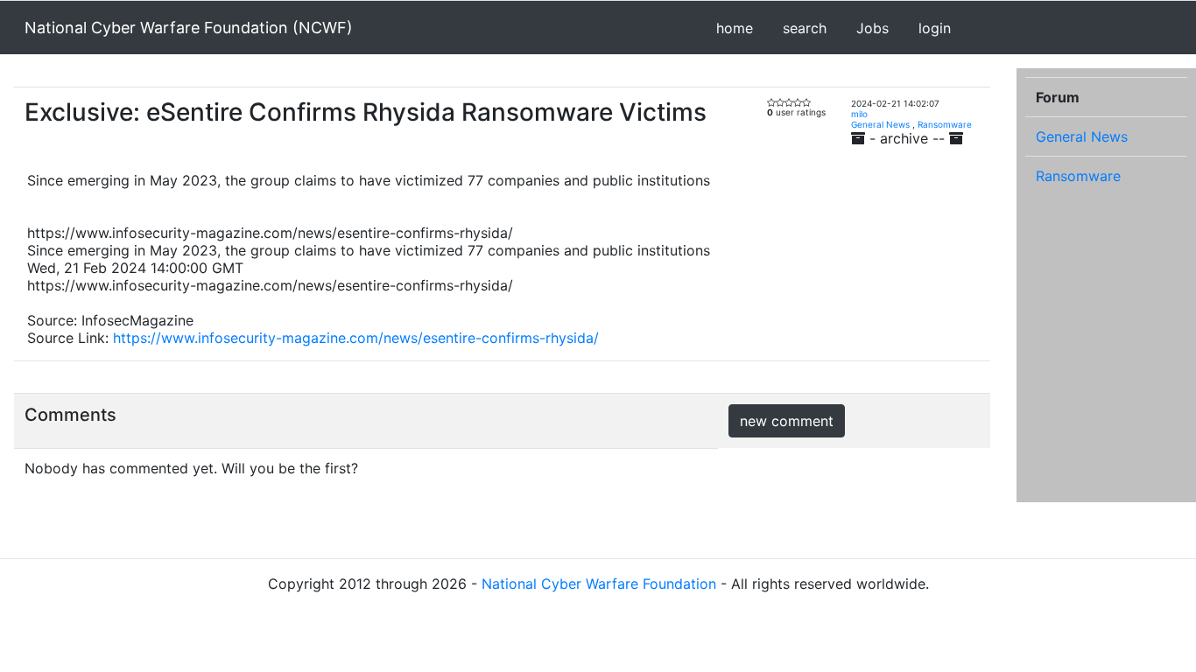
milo (859, 113)
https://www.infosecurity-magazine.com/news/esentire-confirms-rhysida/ (356, 337)
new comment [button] (787, 421)
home (734, 28)
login (934, 28)
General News (880, 124)
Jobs (872, 28)
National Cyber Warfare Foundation (599, 583)
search (805, 28)
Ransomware (945, 124)
